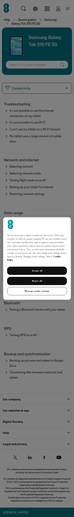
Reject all (37, 281)
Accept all (37, 270)
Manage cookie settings (37, 291)
